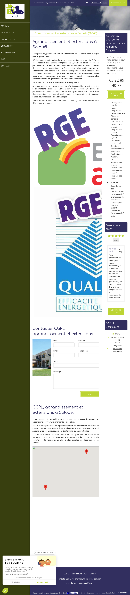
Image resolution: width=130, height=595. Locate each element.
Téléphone (83, 350)
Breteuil (95, 428)
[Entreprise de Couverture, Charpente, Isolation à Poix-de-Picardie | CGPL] (15, 11)
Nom (55, 340)
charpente (59, 422)
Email (55, 350)
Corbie (86, 431)
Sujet (55, 361)
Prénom (81, 340)
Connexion (122, 592)
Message (57, 371)
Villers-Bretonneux (65, 431)
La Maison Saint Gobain (107, 593)
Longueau (52, 431)
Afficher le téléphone (99, 3)
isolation (70, 422)
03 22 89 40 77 (116, 83)
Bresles (43, 431)
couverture (49, 422)
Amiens (35, 431)
